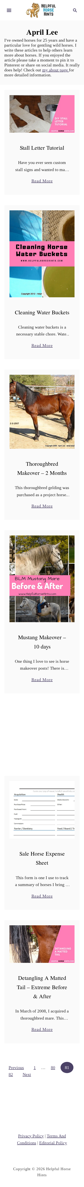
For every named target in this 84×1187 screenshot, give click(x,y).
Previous (16, 1067)
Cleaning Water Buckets (42, 312)
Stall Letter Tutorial (42, 147)
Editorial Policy (53, 1142)
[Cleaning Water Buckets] (42, 253)
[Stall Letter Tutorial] (42, 114)
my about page (55, 70)
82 (11, 1074)
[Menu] (9, 10)
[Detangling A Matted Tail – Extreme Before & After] (42, 944)
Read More (42, 181)
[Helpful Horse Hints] (42, 9)
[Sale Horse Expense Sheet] (42, 810)
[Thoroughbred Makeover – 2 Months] (42, 412)
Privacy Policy (31, 1135)
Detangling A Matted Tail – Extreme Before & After (42, 987)
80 (53, 1067)
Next (27, 1074)
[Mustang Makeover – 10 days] (42, 578)
